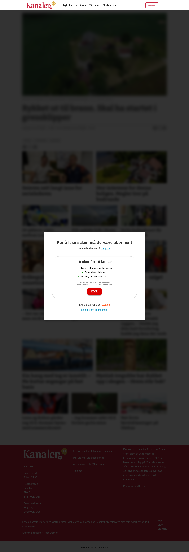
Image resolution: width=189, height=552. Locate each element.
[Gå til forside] (41, 5)
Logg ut (162, 528)
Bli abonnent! (110, 5)
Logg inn (152, 5)
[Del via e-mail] (164, 128)
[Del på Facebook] (155, 128)
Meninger (80, 5)
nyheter (55, 140)
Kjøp (94, 291)
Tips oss (94, 5)
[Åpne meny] (163, 5)
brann (27, 140)
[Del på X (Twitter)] (159, 128)
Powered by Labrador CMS (94, 547)
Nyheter (67, 5)
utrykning (41, 140)
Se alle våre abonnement (94, 309)
